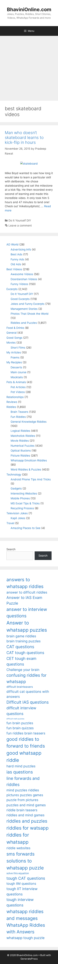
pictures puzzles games (24, 795)
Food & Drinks (15, 327)
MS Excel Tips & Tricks (25, 503)
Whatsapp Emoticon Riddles (29, 460)
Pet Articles (18, 387)
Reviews (11, 402)
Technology (13, 474)
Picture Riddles (20, 455)
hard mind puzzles (20, 766)
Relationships (15, 397)
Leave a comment (20, 225)
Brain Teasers (19, 411)
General (11, 332)
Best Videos (14, 269)
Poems (15, 357)
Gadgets (16, 488)
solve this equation (17, 873)
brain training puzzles (23, 641)
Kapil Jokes (18, 518)
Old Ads (16, 264)
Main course (18, 372)
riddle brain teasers (21, 810)
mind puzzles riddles (22, 790)
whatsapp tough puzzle (25, 938)
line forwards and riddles (23, 781)
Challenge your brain (22, 670)
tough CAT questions (25, 878)
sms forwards (20, 854)
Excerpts (12, 289)
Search (10, 549)
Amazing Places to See (25, 528)
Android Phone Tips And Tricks (31, 479)
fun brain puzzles (19, 723)
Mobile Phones (20, 498)
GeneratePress (29, 958)
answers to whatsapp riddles (25, 583)
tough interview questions (20, 902)
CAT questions (20, 646)
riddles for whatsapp (17, 838)
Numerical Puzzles (22, 445)
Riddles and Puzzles (24, 322)
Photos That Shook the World (29, 313)
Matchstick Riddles (23, 435)
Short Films (18, 347)
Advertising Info (21, 249)
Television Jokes (17, 513)
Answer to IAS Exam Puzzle (24, 600)
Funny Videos (19, 284)
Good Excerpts (20, 299)
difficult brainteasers (19, 686)
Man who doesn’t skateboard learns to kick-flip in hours (24, 137)
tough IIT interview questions (22, 891)
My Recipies (14, 362)
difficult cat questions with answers (27, 694)
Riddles (11, 407)
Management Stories (24, 308)
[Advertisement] (29, 66)
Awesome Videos (22, 274)
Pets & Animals (16, 382)
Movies (11, 342)
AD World (12, 244)
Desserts (16, 367)
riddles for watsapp (27, 828)
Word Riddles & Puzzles (26, 469)
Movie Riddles (20, 440)
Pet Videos (18, 392)
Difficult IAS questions (27, 702)
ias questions (19, 771)
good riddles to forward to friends (25, 742)
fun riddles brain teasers (25, 733)
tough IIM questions (21, 884)
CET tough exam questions (21, 661)
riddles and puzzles (26, 821)
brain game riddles (21, 636)
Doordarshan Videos (24, 279)
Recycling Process (22, 508)
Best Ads (16, 254)
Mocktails (17, 377)
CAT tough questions (25, 652)
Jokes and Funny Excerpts (27, 303)
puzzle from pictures (22, 800)
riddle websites (18, 848)
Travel (10, 523)
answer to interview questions (26, 613)
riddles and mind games (25, 815)
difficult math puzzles (15, 719)
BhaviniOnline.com (29, 9)
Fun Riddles (18, 416)
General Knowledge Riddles (29, 421)
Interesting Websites (24, 493)
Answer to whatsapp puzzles (26, 626)
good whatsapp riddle (23, 756)
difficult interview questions (21, 711)
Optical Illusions (21, 450)
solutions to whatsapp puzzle (25, 864)
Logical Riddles (20, 430)
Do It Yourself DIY (20, 220)
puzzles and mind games (26, 805)
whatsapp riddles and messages (25, 915)
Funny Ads (17, 259)
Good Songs (14, 337)
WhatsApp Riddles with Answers (25, 928)
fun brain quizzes (20, 728)
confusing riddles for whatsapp (26, 678)
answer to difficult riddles (26, 592)
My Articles (13, 352)
